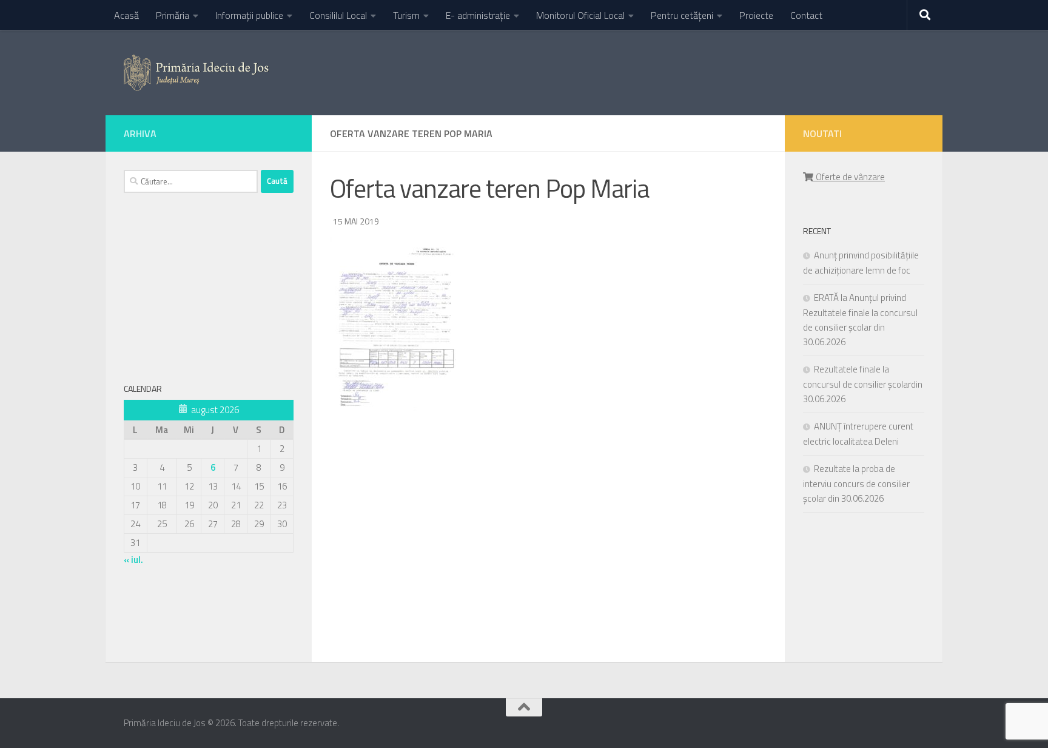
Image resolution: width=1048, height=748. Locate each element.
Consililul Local (338, 15)
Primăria (172, 15)
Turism (406, 15)
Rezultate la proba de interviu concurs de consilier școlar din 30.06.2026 (856, 483)
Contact (806, 15)
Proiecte (756, 15)
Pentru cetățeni (682, 15)
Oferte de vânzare (848, 177)
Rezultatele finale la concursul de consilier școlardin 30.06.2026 (862, 384)
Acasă (126, 15)
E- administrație (478, 15)
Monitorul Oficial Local (580, 15)
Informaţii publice (249, 15)
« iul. (133, 560)
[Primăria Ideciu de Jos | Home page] (196, 73)
